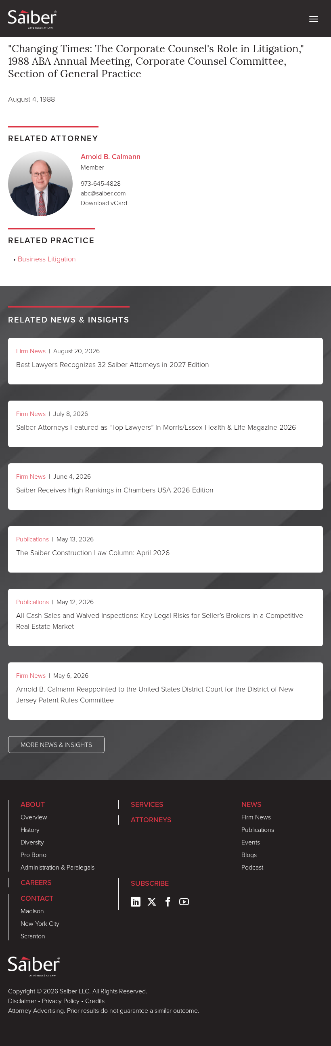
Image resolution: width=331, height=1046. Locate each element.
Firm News (31, 350)
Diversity (32, 842)
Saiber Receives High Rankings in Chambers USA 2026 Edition (115, 489)
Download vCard (104, 202)
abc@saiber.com (103, 193)
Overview (34, 817)
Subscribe (150, 883)
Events (250, 842)
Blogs (249, 854)
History (30, 829)
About (33, 804)
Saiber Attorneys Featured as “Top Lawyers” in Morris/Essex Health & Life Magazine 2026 (156, 427)
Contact (37, 898)
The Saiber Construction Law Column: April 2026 (93, 552)
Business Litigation (47, 258)
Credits (95, 1000)
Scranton (33, 935)
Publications (32, 539)
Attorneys (151, 820)
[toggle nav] (313, 18)
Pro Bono (33, 854)
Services (147, 804)
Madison (32, 910)
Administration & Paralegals (57, 867)
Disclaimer (22, 1000)
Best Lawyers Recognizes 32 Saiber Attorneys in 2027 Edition (112, 364)
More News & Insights (56, 744)
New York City (40, 923)
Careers (36, 882)
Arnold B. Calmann (110, 156)
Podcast (252, 867)
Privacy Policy (61, 1000)
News (251, 804)
